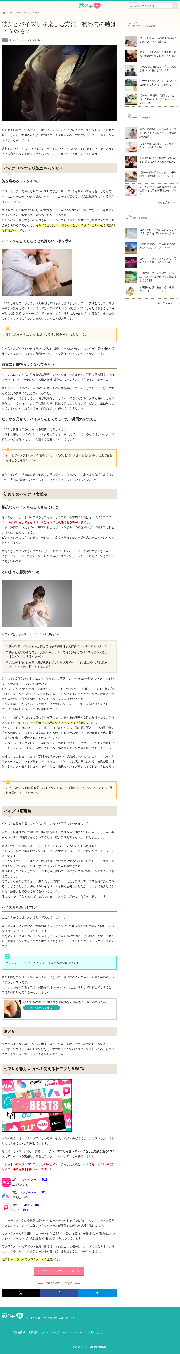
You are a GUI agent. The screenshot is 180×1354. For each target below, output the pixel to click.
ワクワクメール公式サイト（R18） (59, 1271)
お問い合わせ (95, 1332)
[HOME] (4, 12)
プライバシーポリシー (54, 1332)
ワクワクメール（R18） (35, 1179)
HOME (5, 1332)
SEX (43, 40)
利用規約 (33, 1332)
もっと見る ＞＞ (167, 202)
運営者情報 (19, 1332)
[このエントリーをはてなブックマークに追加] (97, 1293)
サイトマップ (77, 1332)
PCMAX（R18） (30, 1205)
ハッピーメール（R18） (35, 1192)
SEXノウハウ (15, 12)
